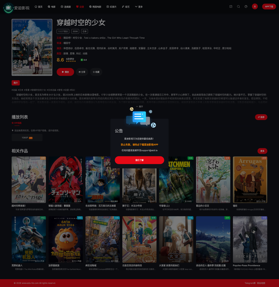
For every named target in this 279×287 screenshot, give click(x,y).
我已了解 (139, 160)
